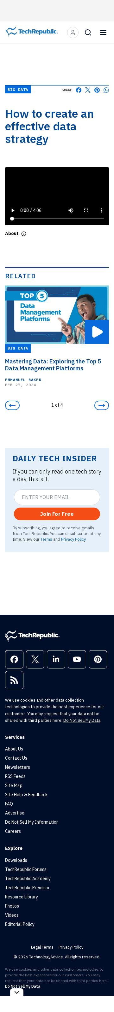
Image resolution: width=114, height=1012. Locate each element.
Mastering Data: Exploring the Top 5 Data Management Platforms (53, 365)
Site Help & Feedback (26, 794)
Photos (12, 906)
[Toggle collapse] (16, 992)
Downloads (16, 860)
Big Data (18, 89)
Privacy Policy (73, 539)
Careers (13, 831)
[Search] (88, 32)
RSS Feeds (15, 776)
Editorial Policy (20, 924)
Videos (12, 915)
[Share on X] (88, 90)
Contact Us (16, 758)
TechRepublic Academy (28, 878)
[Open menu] (103, 32)
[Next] (101, 405)
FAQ (9, 804)
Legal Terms (42, 947)
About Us (14, 749)
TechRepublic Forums (26, 869)
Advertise (14, 813)
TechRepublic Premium (27, 888)
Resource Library (21, 897)
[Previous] (12, 405)
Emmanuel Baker (23, 379)
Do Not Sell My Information (32, 822)
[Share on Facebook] (78, 90)
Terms (46, 539)
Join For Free (57, 514)
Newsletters (17, 767)
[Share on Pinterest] (97, 90)
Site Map (13, 785)
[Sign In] (73, 32)
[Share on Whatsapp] (106, 90)
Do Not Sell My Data (81, 720)
